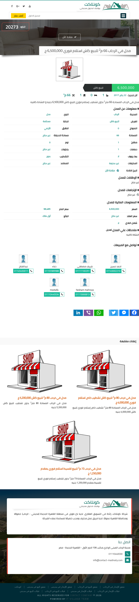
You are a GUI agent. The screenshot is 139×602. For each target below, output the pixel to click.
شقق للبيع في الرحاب (87, 587)
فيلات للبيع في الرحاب (55, 591)
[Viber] (88, 313)
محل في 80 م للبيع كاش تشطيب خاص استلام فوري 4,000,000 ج (107, 400)
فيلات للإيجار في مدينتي (81, 591)
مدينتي (35, 514)
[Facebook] (134, 313)
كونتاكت (116, 514)
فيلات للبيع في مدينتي (29, 591)
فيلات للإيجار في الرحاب (108, 591)
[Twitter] (114, 313)
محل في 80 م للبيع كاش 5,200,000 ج (42, 398)
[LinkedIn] (78, 313)
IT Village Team (77, 599)
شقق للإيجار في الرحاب (114, 587)
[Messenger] (124, 313)
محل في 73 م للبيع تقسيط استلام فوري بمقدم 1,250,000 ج (71, 471)
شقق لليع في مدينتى (36, 587)
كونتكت (17, 587)
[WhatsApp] (99, 313)
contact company (81, 595)
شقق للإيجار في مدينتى (61, 587)
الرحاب (25, 514)
